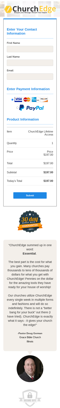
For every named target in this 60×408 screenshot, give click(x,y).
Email (10, 70)
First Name (13, 42)
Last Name (13, 56)
